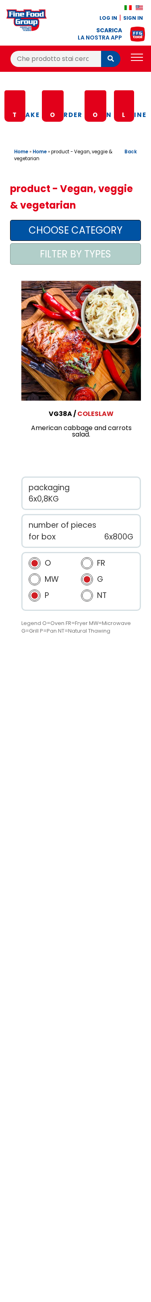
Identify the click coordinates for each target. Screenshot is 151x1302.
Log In (108, 18)
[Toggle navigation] (137, 59)
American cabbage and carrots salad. (81, 431)
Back (130, 151)
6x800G (118, 536)
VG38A (60, 413)
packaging (49, 487)
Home (21, 151)
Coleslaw (95, 413)
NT (102, 595)
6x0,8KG (44, 498)
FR (101, 563)
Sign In (133, 18)
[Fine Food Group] (26, 21)
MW (52, 579)
